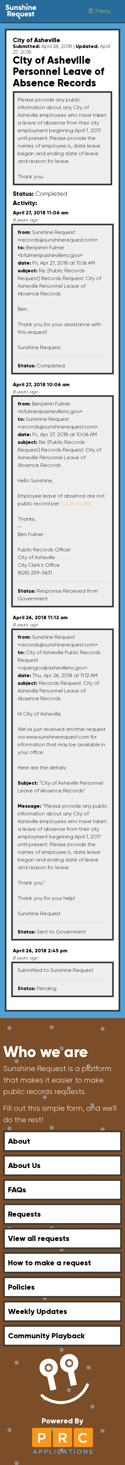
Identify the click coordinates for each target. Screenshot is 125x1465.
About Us (24, 1165)
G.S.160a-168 (76, 503)
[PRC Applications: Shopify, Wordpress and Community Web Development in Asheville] (62, 1440)
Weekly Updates (37, 1311)
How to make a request (49, 1262)
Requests (24, 1214)
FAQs (17, 1189)
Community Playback (46, 1335)
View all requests (38, 1238)
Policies (21, 1287)
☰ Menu (99, 11)
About (19, 1141)
